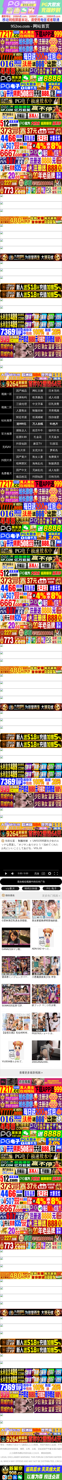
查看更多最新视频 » (31, 1072)
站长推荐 (6, 420)
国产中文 (21, 470)
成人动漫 (54, 397)
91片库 (21, 450)
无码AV (6, 447)
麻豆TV (37, 443)
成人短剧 (54, 470)
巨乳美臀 (54, 404)
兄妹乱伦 (37, 470)
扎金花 (38, 437)
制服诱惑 (54, 463)
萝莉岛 (54, 450)
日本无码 (54, 390)
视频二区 (6, 407)
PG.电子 (52, 888)
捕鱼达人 (21, 430)
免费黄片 (54, 456)
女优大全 (37, 450)
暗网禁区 (21, 463)
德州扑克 (54, 430)
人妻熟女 (21, 410)
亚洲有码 (21, 397)
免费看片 (6, 473)
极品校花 (21, 476)
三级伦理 (21, 404)
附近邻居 (21, 417)
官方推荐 (6, 433)
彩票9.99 (21, 437)
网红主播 (37, 390)
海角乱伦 (37, 463)
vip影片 (10, 888)
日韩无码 (54, 476)
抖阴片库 (6, 460)
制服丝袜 (37, 410)
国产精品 (21, 390)
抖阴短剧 (37, 476)
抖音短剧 (21, 443)
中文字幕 (37, 404)
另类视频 (54, 410)
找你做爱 (54, 417)
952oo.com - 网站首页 (30, 26)
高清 (36, 873)
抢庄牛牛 (37, 430)
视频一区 (6, 394)
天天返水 (54, 437)
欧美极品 (37, 397)
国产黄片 (21, 456)
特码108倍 (31, 888)
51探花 (54, 443)
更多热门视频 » (51, 895)
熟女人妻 (37, 456)
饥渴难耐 (37, 417)
